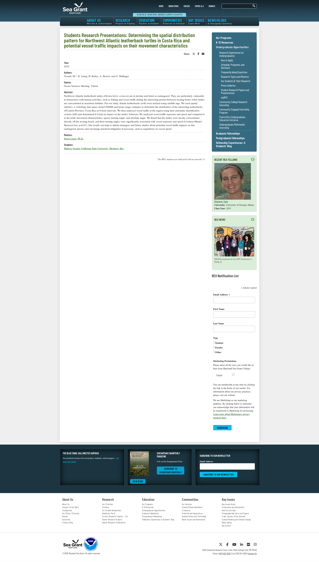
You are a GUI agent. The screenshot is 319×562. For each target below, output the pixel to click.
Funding (105, 507)
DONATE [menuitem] (212, 6)
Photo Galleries (228, 85)
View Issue (138, 481)
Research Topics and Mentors (235, 76)
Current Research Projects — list (115, 516)
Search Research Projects (112, 519)
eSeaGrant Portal (108, 513)
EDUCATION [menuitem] (149, 21)
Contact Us (252, 553)
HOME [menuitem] (161, 6)
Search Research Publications (113, 522)
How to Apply (227, 60)
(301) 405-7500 (224, 553)
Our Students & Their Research (235, 81)
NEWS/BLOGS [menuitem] (220, 21)
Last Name (218, 323)
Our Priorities (107, 504)
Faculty (219, 347)
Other (218, 352)
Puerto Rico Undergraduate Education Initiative (232, 118)
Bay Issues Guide (228, 504)
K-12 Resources (224, 42)
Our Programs (223, 38)
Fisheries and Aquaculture (192, 513)
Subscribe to (170, 470)
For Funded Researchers (111, 510)
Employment (67, 510)
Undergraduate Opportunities (232, 47)
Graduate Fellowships (228, 133)
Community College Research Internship (233, 103)
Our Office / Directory (70, 513)
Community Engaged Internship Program (234, 111)
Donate (65, 516)
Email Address (221, 294)
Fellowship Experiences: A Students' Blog (230, 144)
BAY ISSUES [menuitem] (196, 21)
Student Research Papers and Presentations (235, 91)
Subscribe (66, 519)
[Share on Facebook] (198, 53)
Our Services (187, 504)
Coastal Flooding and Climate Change (236, 519)
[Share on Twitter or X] (193, 53)
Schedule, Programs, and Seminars (232, 66)
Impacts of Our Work (70, 507)
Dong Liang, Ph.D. (74, 138)
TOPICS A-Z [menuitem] (199, 6)
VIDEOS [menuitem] (187, 6)
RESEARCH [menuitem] (125, 21)
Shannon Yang (221, 201)
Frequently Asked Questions (234, 72)
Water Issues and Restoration (193, 519)
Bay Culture (226, 525)
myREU (224, 97)
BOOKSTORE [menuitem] (174, 6)
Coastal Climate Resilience (192, 507)
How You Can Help (229, 510)
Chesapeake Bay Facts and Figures (235, 513)
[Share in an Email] (203, 53)
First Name (218, 309)
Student (219, 343)
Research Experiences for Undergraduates (231, 54)
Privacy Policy (67, 522)
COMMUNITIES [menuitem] (174, 21)
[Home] (75, 7)
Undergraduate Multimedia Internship (232, 126)
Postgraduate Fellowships (230, 138)
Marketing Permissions (224, 361)
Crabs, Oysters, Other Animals (233, 516)
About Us (65, 504)
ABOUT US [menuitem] (99, 21)
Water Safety (227, 522)
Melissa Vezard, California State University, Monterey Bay (94, 148)
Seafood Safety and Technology (194, 516)
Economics (186, 510)
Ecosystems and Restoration (233, 507)
